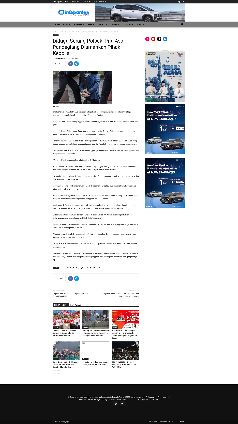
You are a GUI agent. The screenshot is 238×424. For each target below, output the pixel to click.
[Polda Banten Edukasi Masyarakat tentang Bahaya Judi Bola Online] (95, 350)
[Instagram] (179, 1)
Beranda (56, 31)
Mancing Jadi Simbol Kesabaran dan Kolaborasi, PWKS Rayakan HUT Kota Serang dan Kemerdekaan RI (95, 333)
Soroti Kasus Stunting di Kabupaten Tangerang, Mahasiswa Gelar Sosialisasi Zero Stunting (65, 364)
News (65, 24)
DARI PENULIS (75, 305)
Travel (113, 24)
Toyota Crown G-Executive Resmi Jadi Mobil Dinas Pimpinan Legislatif (121, 295)
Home (57, 24)
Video (139, 24)
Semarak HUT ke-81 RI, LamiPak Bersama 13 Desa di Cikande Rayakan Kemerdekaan (64, 333)
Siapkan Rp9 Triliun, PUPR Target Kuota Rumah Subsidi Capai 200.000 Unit (71, 295)
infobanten (62, 58)
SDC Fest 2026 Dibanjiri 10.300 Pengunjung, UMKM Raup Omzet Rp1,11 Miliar (124, 364)
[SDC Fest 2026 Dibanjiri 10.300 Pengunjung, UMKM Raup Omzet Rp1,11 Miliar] (125, 350)
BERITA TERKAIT (60, 305)
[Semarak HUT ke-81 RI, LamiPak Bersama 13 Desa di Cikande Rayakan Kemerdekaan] (66, 319)
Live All (101, 24)
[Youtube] (183, 1)
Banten (63, 31)
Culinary (127, 24)
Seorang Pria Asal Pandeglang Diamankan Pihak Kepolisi (80, 268)
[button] (182, 25)
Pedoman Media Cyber (89, 2)
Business (78, 24)
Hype (90, 24)
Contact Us (102, 2)
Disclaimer (75, 2)
